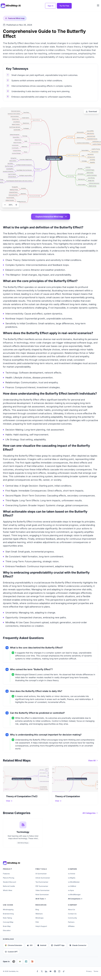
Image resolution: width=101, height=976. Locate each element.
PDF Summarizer (41, 886)
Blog (37, 909)
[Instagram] (59, 971)
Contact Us (72, 914)
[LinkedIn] (46, 971)
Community (72, 918)
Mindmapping (8, 909)
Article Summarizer (42, 878)
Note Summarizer (42, 894)
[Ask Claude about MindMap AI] (32, 961)
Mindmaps (39, 918)
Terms (96, 971)
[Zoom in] (16, 205)
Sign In (50, 6)
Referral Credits (9, 886)
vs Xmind (71, 874)
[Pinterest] (55, 971)
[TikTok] (64, 971)
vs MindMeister (74, 882)
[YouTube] (50, 971)
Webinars (39, 914)
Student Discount (9, 882)
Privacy (89, 971)
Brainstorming (8, 914)
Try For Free (64, 6)
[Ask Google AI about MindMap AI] (20, 961)
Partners (71, 922)
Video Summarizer (42, 890)
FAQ (37, 922)
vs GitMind (72, 886)
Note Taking (7, 918)
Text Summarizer (41, 882)
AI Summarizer (41, 874)
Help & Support (41, 926)
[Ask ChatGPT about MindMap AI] (14, 961)
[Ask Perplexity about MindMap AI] (26, 961)
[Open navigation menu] (98, 5)
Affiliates (71, 926)
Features (6, 874)
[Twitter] (42, 971)
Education (7, 930)
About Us (71, 909)
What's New (7, 890)
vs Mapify (71, 878)
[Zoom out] (5, 205)
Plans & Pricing (8, 878)
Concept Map (8, 922)
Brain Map (7, 926)
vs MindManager (74, 894)
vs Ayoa (71, 890)
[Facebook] (37, 971)
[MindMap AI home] (11, 863)
